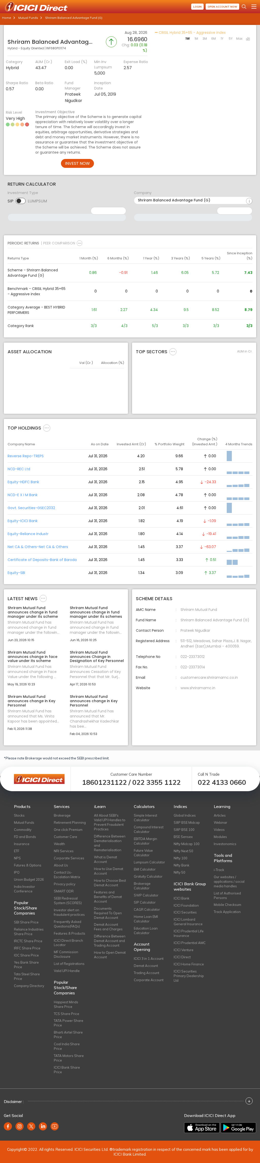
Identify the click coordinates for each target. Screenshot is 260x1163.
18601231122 (104, 782)
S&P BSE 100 (184, 830)
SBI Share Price (26, 922)
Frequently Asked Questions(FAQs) (67, 924)
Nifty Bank (181, 865)
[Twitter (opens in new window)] (31, 1126)
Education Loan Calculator (146, 930)
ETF (16, 851)
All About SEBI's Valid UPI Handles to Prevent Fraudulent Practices (109, 822)
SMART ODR (64, 891)
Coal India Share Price (67, 1046)
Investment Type (23, 192)
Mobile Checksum (227, 905)
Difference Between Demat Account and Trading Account (109, 940)
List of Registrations (69, 964)
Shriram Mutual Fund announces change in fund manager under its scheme (33, 612)
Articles (220, 815)
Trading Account (146, 973)
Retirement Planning (70, 822)
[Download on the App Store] (202, 1127)
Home (6, 18)
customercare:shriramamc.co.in (209, 677)
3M (205, 38)
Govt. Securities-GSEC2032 (31, 507)
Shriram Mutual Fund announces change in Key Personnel (31, 701)
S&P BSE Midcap (187, 822)
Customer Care (65, 837)
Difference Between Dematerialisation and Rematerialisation (109, 843)
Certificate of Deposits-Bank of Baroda (42, 559)
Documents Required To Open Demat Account (108, 913)
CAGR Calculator (147, 909)
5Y (231, 38)
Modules (220, 837)
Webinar (220, 822)
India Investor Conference (24, 889)
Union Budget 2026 (29, 879)
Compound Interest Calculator (149, 829)
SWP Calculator (146, 895)
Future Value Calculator (143, 852)
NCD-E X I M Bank (23, 494)
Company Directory (29, 986)
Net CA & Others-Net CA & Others (38, 546)
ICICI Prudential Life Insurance (189, 933)
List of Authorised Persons (227, 895)
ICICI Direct (182, 957)
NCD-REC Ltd (19, 469)
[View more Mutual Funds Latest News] (43, 598)
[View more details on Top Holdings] (46, 428)
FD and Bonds (25, 837)
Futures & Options (27, 865)
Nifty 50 (179, 872)
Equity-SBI (16, 572)
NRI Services (64, 851)
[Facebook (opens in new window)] (8, 1126)
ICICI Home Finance (189, 964)
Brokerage (62, 815)
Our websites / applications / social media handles (229, 881)
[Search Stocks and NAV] (244, 6)
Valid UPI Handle (67, 971)
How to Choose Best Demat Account (110, 882)
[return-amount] (249, 201)
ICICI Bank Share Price (67, 1069)
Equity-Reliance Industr (28, 533)
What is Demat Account (105, 859)
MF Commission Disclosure (66, 954)
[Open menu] (254, 7)
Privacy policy (64, 884)
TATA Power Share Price (68, 1023)
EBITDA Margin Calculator (145, 841)
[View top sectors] (172, 351)
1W (187, 38)
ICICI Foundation (186, 905)
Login (197, 6)
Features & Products (69, 933)
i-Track (219, 870)
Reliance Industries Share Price (29, 931)
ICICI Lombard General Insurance (188, 921)
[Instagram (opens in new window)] (19, 1126)
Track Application (227, 912)
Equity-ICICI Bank (23, 520)
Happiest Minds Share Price (66, 1004)
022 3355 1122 (156, 782)
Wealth (59, 844)
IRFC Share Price (27, 948)
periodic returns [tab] (23, 243)
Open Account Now (222, 6)
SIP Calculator (145, 902)
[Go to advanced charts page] (248, 39)
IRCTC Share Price (28, 941)
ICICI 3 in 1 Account (149, 958)
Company (143, 192)
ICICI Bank (181, 898)
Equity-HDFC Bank (23, 481)
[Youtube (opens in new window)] (55, 1126)
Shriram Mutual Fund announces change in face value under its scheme (32, 656)
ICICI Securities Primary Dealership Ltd (189, 975)
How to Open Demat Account (110, 954)
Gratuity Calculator (148, 876)
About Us (61, 865)
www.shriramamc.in (198, 687)
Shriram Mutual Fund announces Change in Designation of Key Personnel (97, 656)
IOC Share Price (26, 955)
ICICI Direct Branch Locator (68, 942)
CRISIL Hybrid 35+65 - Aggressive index (192, 32)
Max (239, 38)
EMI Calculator (145, 869)
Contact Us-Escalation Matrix (67, 874)
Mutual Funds (28, 18)
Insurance (21, 844)
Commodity (22, 830)
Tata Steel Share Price (27, 976)
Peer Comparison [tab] (59, 243)
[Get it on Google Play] (238, 1127)
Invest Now (77, 163)
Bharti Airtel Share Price (68, 1034)
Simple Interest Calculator (145, 817)
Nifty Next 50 (183, 851)
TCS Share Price (66, 1014)
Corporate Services (69, 858)
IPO (17, 872)
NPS (17, 858)
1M (196, 38)
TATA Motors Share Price (69, 1058)
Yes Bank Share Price (26, 964)
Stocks (19, 815)
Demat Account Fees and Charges (108, 926)
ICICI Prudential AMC (190, 943)
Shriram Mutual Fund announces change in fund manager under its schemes (96, 612)
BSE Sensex (183, 837)
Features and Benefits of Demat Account (108, 896)
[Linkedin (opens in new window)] (43, 1126)
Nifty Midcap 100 (187, 844)
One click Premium (68, 830)
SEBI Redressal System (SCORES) (68, 900)
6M (213, 38)
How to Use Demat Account (108, 871)
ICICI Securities (185, 912)
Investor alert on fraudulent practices (69, 912)
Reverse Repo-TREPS (26, 456)
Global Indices (185, 815)
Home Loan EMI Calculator (146, 919)
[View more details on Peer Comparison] (79, 243)
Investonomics (225, 844)
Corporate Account (149, 980)
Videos (219, 830)
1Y (222, 38)
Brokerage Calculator (142, 885)
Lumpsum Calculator (149, 862)
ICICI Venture (183, 950)
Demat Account (146, 966)
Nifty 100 (180, 858)
